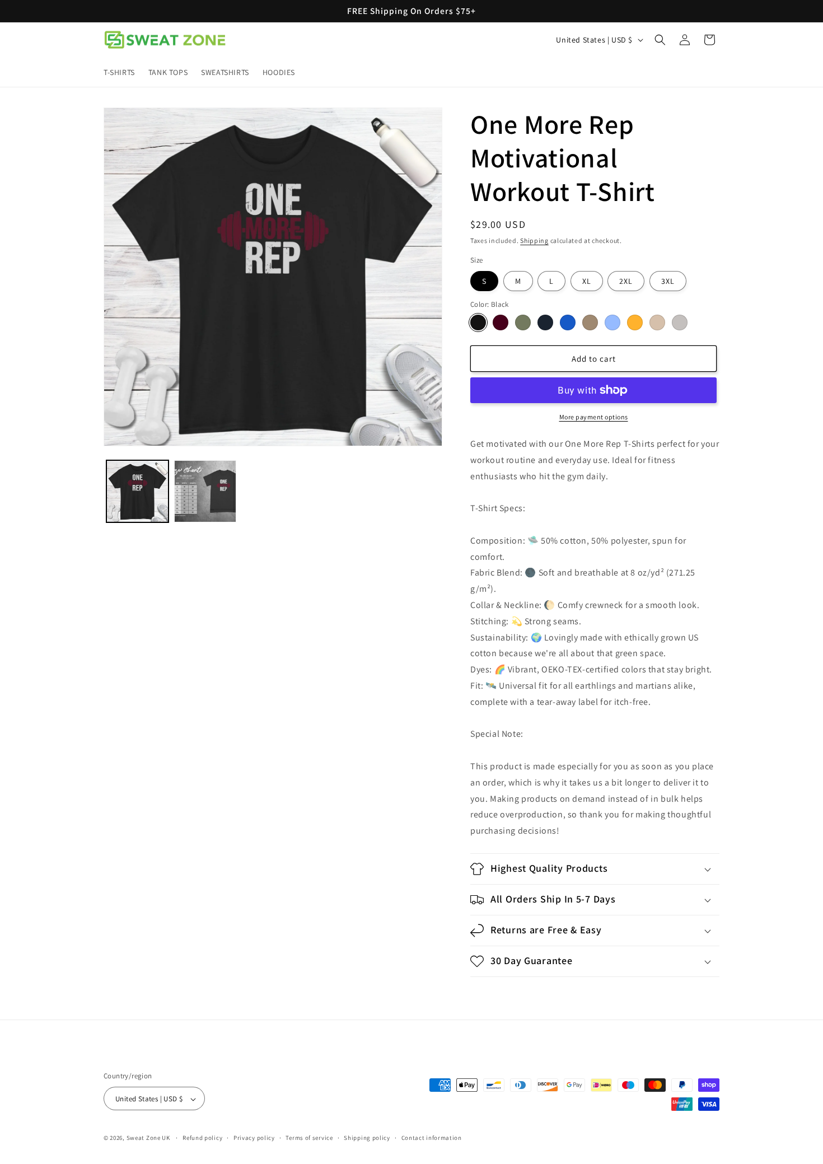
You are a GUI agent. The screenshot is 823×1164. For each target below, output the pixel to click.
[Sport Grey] (680, 322)
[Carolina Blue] (612, 322)
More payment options (593, 417)
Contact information (431, 1138)
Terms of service (309, 1138)
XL (586, 281)
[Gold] (635, 322)
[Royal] (568, 322)
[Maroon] (500, 322)
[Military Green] (523, 322)
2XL (626, 281)
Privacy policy (254, 1138)
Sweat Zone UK (148, 1138)
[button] (660, 39)
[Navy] (545, 322)
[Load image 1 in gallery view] (137, 491)
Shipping (534, 240)
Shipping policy (367, 1138)
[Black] (478, 322)
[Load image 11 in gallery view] (205, 491)
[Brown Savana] (590, 322)
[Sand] (657, 322)
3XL (668, 281)
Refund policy (202, 1138)
